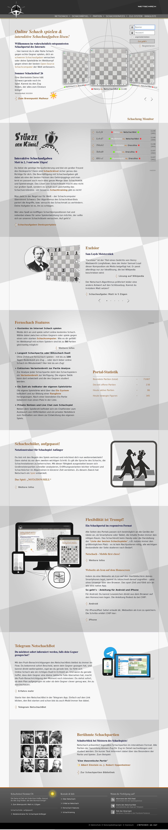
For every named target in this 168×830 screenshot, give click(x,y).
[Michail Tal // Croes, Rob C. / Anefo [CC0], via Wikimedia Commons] (27, 766)
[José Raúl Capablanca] (27, 751)
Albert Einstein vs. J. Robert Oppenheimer (105, 765)
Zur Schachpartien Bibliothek (97, 772)
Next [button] (151, 99)
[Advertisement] (59, 112)
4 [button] (118, 300)
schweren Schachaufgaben (29, 57)
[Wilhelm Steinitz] (55, 766)
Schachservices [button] (116, 16)
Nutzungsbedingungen (113, 825)
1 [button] (107, 300)
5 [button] (122, 300)
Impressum (129, 825)
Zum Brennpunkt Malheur (33, 98)
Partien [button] (97, 16)
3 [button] (114, 300)
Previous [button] (146, 99)
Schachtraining (69, 812)
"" (109, 541)
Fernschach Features (32, 322)
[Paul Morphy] (41, 766)
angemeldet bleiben (142, 37)
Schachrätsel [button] (80, 16)
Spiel (32, 473)
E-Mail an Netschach (71, 803)
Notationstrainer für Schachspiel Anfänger (29, 814)
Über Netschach (69, 799)
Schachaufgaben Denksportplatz (37, 224)
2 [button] (110, 300)
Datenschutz (96, 825)
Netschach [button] (61, 16)
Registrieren (148, 46)
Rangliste (150, 16)
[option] (76, 71)
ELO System (135, 16)
